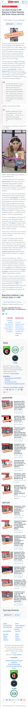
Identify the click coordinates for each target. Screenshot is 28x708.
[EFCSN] (14, 693)
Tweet (20, 24)
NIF (17, 283)
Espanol (5, 636)
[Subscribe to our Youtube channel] (21, 389)
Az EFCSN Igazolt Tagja (10, 381)
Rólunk (17, 623)
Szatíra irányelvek (7, 627)
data (19, 185)
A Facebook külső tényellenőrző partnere (15, 383)
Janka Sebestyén (12, 69)
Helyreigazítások (7, 631)
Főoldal (5, 623)
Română (5, 637)
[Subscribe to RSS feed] (7, 392)
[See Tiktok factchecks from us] (4, 389)
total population (14, 197)
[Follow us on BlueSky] (7, 389)
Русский (17, 637)
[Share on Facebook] (3, 314)
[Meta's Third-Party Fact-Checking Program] (14, 685)
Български (5, 634)
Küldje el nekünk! (14, 373)
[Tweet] (26, 1)
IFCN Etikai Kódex (7, 625)
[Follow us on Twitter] (19, 389)
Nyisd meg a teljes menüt (2, 2)
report (13, 223)
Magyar (17, 636)
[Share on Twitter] (6, 314)
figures (3, 208)
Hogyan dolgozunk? (20, 625)
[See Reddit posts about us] (4, 392)
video (15, 61)
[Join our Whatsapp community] (16, 389)
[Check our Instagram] (13, 389)
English (17, 634)
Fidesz (24, 72)
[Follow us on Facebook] (10, 389)
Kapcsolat (17, 631)
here (23, 61)
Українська (18, 639)
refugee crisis (5, 185)
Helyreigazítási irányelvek (18, 628)
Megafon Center (6, 71)
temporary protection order (8, 251)
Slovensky (5, 639)
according (21, 245)
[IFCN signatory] (14, 675)
